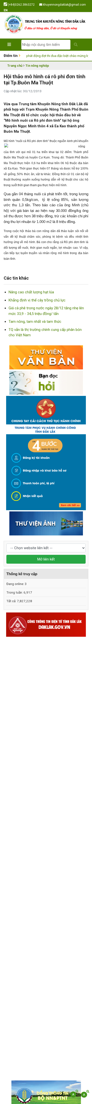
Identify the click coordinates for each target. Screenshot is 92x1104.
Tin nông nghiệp (37, 65)
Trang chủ (14, 65)
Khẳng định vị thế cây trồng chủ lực (37, 300)
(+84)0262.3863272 (21, 4)
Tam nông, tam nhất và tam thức (35, 321)
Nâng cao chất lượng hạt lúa (31, 292)
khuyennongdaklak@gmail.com (64, 4)
